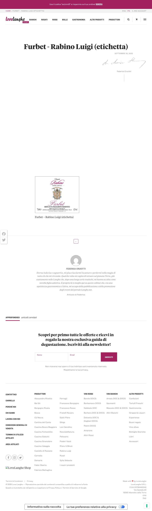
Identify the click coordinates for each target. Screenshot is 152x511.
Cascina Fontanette (43, 432)
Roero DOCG (90, 425)
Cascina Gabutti (41, 436)
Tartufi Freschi (136, 403)
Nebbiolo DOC (90, 408)
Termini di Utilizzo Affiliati (14, 436)
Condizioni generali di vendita (16, 427)
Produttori (114, 19)
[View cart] (136, 19)
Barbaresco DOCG (92, 403)
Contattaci (11, 394)
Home (8, 11)
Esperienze (134, 417)
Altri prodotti (97, 19)
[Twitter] (3, 240)
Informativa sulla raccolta (44, 506)
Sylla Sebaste (66, 460)
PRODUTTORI (40, 394)
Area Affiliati (12, 444)
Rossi (54, 19)
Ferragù (63, 398)
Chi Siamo (10, 413)
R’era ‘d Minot (66, 446)
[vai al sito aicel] (18, 468)
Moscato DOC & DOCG (117, 408)
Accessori (133, 441)
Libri (131, 436)
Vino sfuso (134, 427)
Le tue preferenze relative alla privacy (92, 506)
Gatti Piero (65, 417)
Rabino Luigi (65, 451)
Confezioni (134, 398)
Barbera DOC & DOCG (94, 413)
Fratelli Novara (67, 413)
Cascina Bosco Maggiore (45, 427)
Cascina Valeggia (42, 446)
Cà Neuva (38, 417)
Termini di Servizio (70, 488)
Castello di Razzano (43, 451)
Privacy (30, 481)
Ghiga (62, 422)
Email (72, 355)
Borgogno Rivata (42, 408)
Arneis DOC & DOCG (116, 398)
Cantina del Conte (42, 422)
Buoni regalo (135, 422)
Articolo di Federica (76, 294)
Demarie (38, 460)
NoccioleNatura (67, 432)
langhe (15, 20)
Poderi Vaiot (65, 441)
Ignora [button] (99, 4)
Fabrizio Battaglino (43, 470)
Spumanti (111, 403)
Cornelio (38, 455)
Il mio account (139, 11)
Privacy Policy (54, 488)
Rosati (44, 19)
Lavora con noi (13, 419)
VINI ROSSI (88, 394)
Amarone (88, 430)
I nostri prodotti (67, 465)
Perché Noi (11, 407)
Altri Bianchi (112, 413)
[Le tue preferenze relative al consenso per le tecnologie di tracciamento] (147, 506)
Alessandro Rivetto (43, 398)
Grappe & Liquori (137, 413)
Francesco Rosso (67, 408)
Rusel (62, 455)
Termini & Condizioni (14, 481)
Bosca (37, 413)
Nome (39, 355)
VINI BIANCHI (112, 394)
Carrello (10, 400)
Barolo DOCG (90, 398)
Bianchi (33, 19)
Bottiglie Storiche (137, 432)
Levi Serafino (66, 427)
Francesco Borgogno (69, 403)
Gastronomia (78, 19)
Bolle (65, 19)
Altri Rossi (89, 435)
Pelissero (64, 436)
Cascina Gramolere (43, 441)
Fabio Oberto (40, 465)
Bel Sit (37, 403)
